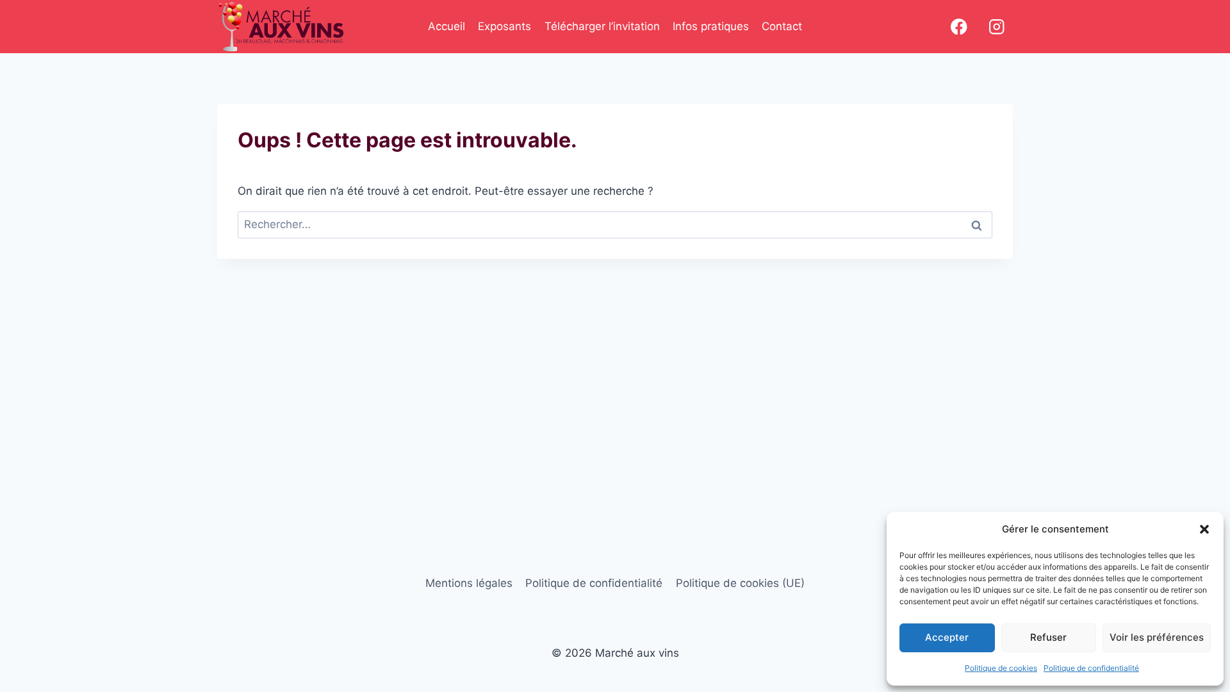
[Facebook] (958, 26)
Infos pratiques (711, 26)
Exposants (504, 26)
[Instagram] (996, 26)
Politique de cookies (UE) (740, 583)
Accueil (446, 26)
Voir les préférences (1157, 637)
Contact (782, 26)
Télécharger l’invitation (602, 26)
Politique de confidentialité (1091, 668)
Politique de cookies (1001, 668)
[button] (1204, 529)
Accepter (947, 637)
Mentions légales (468, 583)
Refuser (1048, 637)
